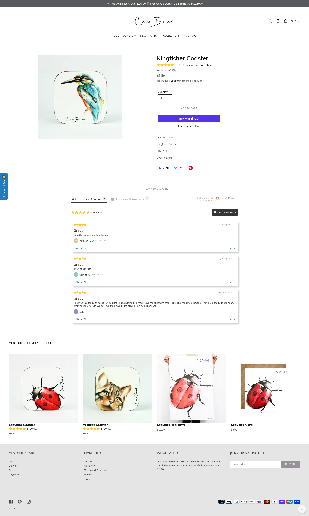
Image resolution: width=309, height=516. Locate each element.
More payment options (189, 126)
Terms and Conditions (96, 470)
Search (88, 461)
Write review (226, 212)
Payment (14, 474)
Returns (13, 470)
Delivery (13, 465)
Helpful (79, 248)
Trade (87, 479)
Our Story (89, 465)
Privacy (88, 474)
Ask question (204, 65)
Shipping (175, 80)
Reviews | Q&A (3, 189)
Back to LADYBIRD (157, 189)
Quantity (163, 91)
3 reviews (188, 65)
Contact (13, 461)
